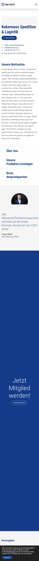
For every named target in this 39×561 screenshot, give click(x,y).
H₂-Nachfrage (9, 38)
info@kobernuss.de (11, 48)
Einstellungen (10, 552)
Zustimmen (7, 557)
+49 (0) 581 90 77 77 (12, 50)
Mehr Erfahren (19, 403)
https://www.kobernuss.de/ (14, 45)
